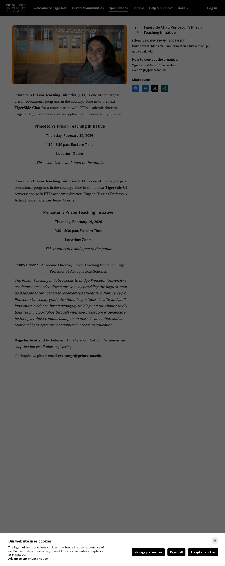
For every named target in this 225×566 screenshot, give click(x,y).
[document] (112, 549)
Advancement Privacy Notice (28, 559)
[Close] (215, 540)
